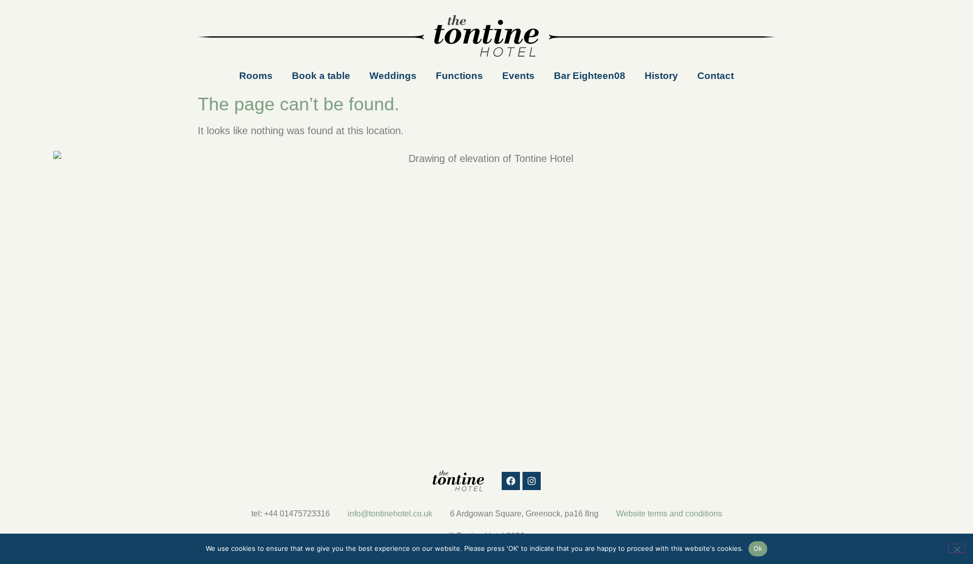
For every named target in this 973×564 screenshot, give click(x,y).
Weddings (393, 75)
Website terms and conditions (669, 513)
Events (518, 75)
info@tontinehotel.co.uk (390, 513)
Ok (758, 548)
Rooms (256, 75)
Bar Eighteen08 (589, 75)
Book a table (321, 75)
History (661, 75)
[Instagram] (531, 481)
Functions (459, 75)
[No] (956, 548)
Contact (715, 75)
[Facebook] (511, 481)
